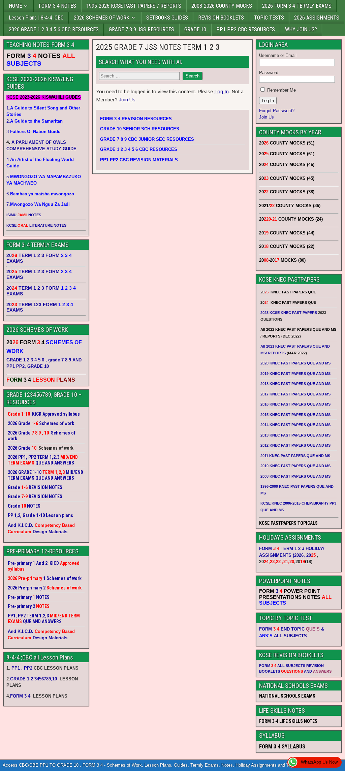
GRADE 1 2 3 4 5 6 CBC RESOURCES (138, 149)
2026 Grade (19, 448)
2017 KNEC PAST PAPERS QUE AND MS (295, 394)
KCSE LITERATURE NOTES (36, 225)
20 (311, 555)
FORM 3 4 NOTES (57, 6)
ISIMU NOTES (23, 215)
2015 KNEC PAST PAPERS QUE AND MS (296, 415)
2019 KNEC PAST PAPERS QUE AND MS (295, 374)
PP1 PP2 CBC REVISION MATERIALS (139, 159)
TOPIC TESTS (269, 17)
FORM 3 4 (21, 696)
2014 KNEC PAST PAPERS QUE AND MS (295, 425)
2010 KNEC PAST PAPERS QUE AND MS (295, 466)
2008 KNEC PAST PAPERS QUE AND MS (295, 476)
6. (40, 193)
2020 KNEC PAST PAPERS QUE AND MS (295, 363)
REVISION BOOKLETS (221, 17)
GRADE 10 (195, 29)
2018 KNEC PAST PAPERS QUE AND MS (295, 384)
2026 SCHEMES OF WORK (101, 17)
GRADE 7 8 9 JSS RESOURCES (141, 29)
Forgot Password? (276, 110)
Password (268, 72)
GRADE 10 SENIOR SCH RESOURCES (139, 128)
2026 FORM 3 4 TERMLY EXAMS (297, 6)
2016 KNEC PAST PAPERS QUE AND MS (295, 404)
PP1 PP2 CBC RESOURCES (245, 29)
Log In (221, 91)
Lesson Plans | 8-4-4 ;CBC (36, 17)
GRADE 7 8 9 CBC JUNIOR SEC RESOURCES (147, 139)
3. (33, 131)
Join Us (127, 99)
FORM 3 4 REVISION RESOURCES (136, 118)
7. (38, 204)
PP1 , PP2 (21, 668)
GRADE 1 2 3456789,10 (33, 678)
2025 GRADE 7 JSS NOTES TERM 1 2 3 (158, 47)
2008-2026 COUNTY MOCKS (221, 6)
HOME (15, 6)
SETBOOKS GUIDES (167, 17)
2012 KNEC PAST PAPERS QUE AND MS (295, 445)
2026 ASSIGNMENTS (316, 17)
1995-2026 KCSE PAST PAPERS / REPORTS (133, 6)
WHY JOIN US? (301, 29)
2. (34, 121)
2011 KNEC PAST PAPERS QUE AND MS (295, 456)
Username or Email (277, 55)
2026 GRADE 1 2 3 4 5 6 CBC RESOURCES (54, 29)
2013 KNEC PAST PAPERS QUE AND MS (295, 435)
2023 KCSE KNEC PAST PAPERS (288, 313)
